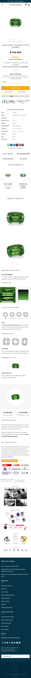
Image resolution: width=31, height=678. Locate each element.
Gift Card (3, 589)
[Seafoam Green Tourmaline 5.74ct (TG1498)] (23, 175)
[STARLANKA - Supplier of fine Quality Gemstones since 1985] (15, 4)
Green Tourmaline (18, 41)
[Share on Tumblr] (22, 145)
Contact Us (15, 675)
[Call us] (10, 643)
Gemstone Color (8, 270)
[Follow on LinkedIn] (17, 643)
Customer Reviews (6, 585)
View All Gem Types (7, 620)
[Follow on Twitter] (7, 643)
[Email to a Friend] (17, 145)
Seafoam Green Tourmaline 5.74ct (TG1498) (23, 185)
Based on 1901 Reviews (15, 59)
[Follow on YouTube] (19, 643)
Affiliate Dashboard (6, 607)
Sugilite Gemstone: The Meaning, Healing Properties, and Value (13, 570)
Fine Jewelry (4, 626)
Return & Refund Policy (7, 595)
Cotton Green (7, 274)
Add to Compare (8, 91)
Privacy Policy (5, 601)
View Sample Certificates (15, 78)
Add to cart (15, 88)
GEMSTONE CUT (7, 358)
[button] (1, 22)
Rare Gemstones (6, 623)
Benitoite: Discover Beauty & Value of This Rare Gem (14, 575)
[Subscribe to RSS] (15, 643)
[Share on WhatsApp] (8, 145)
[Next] (29, 179)
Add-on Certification (15, 74)
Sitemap (3, 604)
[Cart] (29, 5)
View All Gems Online (7, 616)
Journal (16, 674)
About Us (10, 674)
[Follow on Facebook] (2, 643)
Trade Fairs (23, 674)
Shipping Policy (5, 598)
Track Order (4, 592)
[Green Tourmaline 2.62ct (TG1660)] (8, 175)
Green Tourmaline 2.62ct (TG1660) (8, 184)
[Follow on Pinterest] (12, 643)
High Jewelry (5, 629)
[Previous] (2, 179)
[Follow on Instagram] (5, 643)
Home (9, 41)
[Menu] (2, 5)
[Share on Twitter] (14, 145)
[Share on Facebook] (11, 145)
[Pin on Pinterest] (19, 145)
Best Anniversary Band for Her (10, 566)
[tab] (6, 481)
